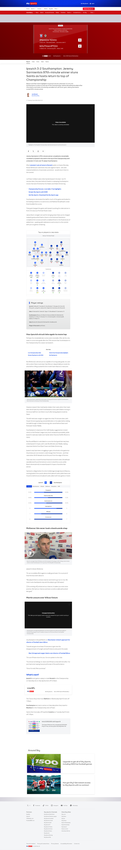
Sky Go (63, 818)
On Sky (85, 12)
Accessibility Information (66, 843)
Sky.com (64, 814)
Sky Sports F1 (47, 824)
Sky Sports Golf (47, 822)
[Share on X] (33, 151)
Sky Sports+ (47, 833)
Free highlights (56, 189)
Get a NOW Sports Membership (70, 55)
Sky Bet (51, 8)
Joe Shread (35, 94)
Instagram (55, 805)
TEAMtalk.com (29, 818)
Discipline (53, 486)
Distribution (36, 486)
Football (29, 12)
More (56, 8)
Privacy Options (55, 843)
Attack (42, 486)
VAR (59, 486)
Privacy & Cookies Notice (43, 843)
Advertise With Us (66, 830)
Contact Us (76, 843)
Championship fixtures (36, 189)
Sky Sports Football (48, 818)
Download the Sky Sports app (48, 195)
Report (28, 61)
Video (33, 61)
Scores (39, 8)
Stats (37, 61)
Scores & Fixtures (49, 12)
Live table (47, 189)
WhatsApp (75, 805)
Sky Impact (64, 826)
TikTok (46, 805)
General (29, 486)
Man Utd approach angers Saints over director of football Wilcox (49, 653)
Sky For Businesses (66, 822)
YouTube (65, 805)
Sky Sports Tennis (48, 826)
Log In (92, 3)
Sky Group (64, 820)
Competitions (77, 12)
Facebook (37, 805)
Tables (57, 12)
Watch (45, 8)
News (37, 12)
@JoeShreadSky (35, 95)
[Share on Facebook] (28, 151)
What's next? (32, 675)
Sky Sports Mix (47, 837)
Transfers (63, 12)
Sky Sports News (48, 830)
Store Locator (65, 828)
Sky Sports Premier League (50, 816)
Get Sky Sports (84, 3)
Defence (47, 486)
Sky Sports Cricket (48, 820)
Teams (69, 12)
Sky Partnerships (65, 824)
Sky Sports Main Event (49, 814)
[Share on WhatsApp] (38, 151)
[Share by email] (43, 151)
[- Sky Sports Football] (46, 56)
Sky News (64, 816)
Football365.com (30, 820)
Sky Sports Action (48, 828)
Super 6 (28, 816)
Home (27, 8)
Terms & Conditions (30, 843)
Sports (33, 8)
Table (42, 61)
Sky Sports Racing (48, 835)
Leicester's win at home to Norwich (41, 165)
